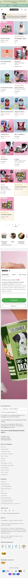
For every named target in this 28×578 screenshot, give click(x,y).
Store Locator (4, 472)
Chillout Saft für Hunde (19, 87)
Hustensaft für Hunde (7, 87)
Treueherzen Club (5, 451)
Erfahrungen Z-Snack (6, 463)
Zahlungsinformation (6, 488)
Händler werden (5, 470)
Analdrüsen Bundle (6, 214)
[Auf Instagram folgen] (5, 510)
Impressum (3, 481)
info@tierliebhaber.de (11, 412)
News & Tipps (4, 456)
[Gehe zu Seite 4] (21, 225)
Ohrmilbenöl (4, 159)
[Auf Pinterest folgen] (9, 510)
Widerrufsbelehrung (6, 497)
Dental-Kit (17, 61)
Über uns (3, 446)
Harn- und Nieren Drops (19, 134)
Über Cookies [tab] (22, 274)
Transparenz (4, 495)
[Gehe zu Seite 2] (6, 225)
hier (4, 421)
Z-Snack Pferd (5, 134)
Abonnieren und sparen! (7, 453)
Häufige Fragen (5, 449)
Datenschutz (4, 493)
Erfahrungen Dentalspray (7, 465)
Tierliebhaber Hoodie (20, 38)
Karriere (3, 460)
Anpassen (13, 306)
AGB (2, 491)
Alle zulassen (14, 300)
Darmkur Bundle (5, 38)
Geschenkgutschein (6, 61)
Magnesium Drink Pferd (19, 111)
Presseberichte (4, 467)
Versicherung (4, 474)
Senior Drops (4, 187)
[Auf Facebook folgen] (1, 510)
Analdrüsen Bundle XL (21, 187)
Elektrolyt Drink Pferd (7, 111)
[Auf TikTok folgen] (13, 510)
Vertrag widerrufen (7, 500)
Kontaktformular (5, 484)
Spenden (3, 458)
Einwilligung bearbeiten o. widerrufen (10, 503)
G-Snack (16, 159)
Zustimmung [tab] (5, 274)
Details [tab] (14, 274)
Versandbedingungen (6, 486)
